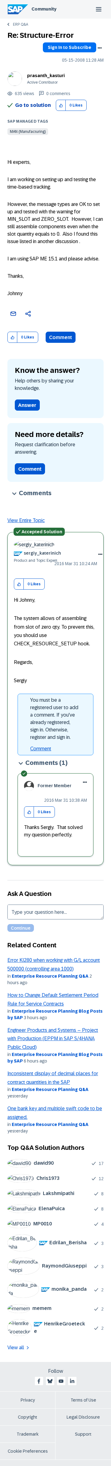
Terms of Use (83, 1400)
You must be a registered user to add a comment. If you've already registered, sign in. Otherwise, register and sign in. (54, 718)
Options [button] (99, 48)
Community (43, 9)
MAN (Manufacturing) (28, 131)
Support (83, 1434)
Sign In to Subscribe (69, 47)
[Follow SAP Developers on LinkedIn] (72, 1381)
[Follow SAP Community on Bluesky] (49, 1381)
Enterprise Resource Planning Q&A (50, 976)
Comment (60, 337)
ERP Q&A (20, 24)
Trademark (28, 1434)
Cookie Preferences (28, 1451)
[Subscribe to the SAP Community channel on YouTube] (61, 1381)
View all (15, 1347)
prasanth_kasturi (46, 75)
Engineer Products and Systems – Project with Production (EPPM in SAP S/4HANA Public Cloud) (52, 1039)
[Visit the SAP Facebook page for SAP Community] (38, 1381)
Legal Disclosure (83, 1417)
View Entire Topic (26, 520)
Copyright (27, 1417)
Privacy (28, 1400)
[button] (61, 105)
